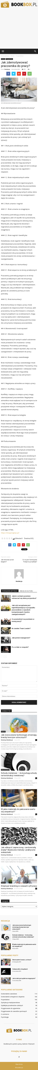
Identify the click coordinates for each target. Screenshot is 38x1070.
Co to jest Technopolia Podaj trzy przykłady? (30, 561)
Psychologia (5, 1017)
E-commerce (5, 1014)
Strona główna (5, 56)
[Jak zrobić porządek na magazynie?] (6, 980)
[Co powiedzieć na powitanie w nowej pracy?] (6, 621)
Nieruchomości (5, 769)
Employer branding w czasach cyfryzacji (19, 886)
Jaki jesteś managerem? (21, 638)
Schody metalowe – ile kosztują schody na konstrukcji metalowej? (19, 774)
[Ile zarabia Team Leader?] (6, 630)
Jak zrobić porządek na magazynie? (23, 978)
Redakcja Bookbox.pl (7, 740)
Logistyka (4, 806)
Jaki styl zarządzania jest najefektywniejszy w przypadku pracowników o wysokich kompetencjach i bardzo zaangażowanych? (23, 609)
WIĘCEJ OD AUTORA (26, 591)
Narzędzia (4, 844)
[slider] (7, 538)
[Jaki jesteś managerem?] (6, 640)
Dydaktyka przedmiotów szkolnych (12, 1005)
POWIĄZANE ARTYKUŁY (9, 591)
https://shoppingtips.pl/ (10, 533)
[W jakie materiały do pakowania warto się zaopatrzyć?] (19, 798)
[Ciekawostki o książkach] (6, 971)
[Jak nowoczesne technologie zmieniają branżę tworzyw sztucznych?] (19, 723)
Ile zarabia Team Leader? (21, 628)
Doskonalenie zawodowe (9, 994)
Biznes (3, 59)
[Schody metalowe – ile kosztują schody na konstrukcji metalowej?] (19, 762)
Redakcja (7, 69)
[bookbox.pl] (19, 4)
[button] (35, 51)
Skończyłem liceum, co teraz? (21, 960)
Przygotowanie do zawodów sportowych (14, 1011)
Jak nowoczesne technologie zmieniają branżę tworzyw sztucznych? (18, 736)
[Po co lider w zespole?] (6, 649)
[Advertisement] (19, 29)
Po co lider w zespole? (20, 647)
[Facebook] (19, 1057)
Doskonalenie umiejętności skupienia (12, 997)
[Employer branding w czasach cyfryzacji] (19, 875)
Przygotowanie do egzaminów (10, 1008)
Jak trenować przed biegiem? (7, 561)
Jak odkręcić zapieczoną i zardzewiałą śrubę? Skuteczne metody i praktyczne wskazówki (18, 849)
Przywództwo (9, 59)
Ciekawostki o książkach (20, 969)
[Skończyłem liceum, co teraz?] (6, 962)
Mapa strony (19, 1064)
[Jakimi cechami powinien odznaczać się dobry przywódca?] (6, 598)
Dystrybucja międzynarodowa (10, 1002)
